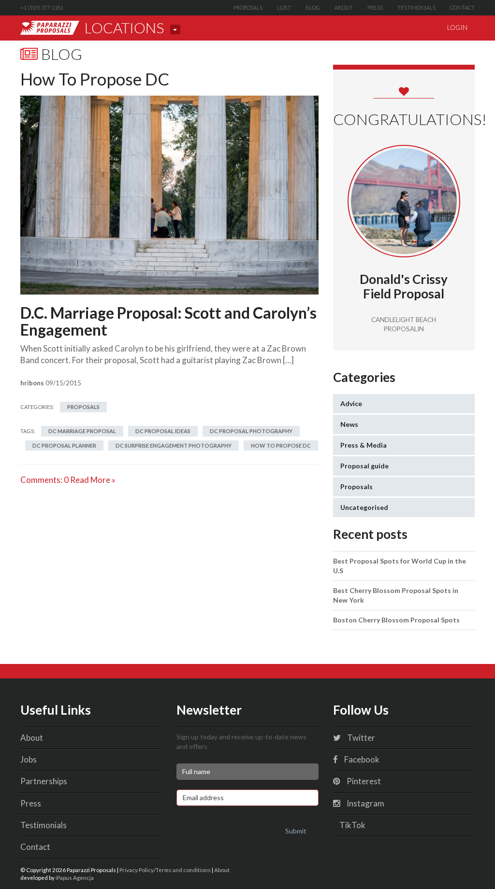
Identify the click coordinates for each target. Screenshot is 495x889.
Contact (462, 7)
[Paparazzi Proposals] (49, 28)
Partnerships (43, 781)
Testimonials (416, 7)
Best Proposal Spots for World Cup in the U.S (399, 566)
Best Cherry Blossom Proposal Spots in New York (395, 595)
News (349, 424)
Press (375, 7)
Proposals (247, 7)
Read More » (93, 480)
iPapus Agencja (75, 877)
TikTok (351, 825)
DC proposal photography (251, 431)
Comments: (44, 480)
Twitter (360, 738)
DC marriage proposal (82, 431)
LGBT (284, 7)
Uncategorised (364, 507)
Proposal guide (364, 466)
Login (457, 27)
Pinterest (363, 781)
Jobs (28, 759)
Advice (351, 403)
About (344, 7)
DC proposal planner (64, 445)
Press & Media (363, 445)
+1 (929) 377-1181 (41, 7)
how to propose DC (281, 445)
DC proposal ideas (162, 431)
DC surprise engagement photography (174, 445)
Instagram (364, 803)
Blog (313, 7)
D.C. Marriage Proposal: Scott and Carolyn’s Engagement (168, 321)
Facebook (361, 759)
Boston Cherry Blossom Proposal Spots (396, 620)
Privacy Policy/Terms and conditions (165, 869)
